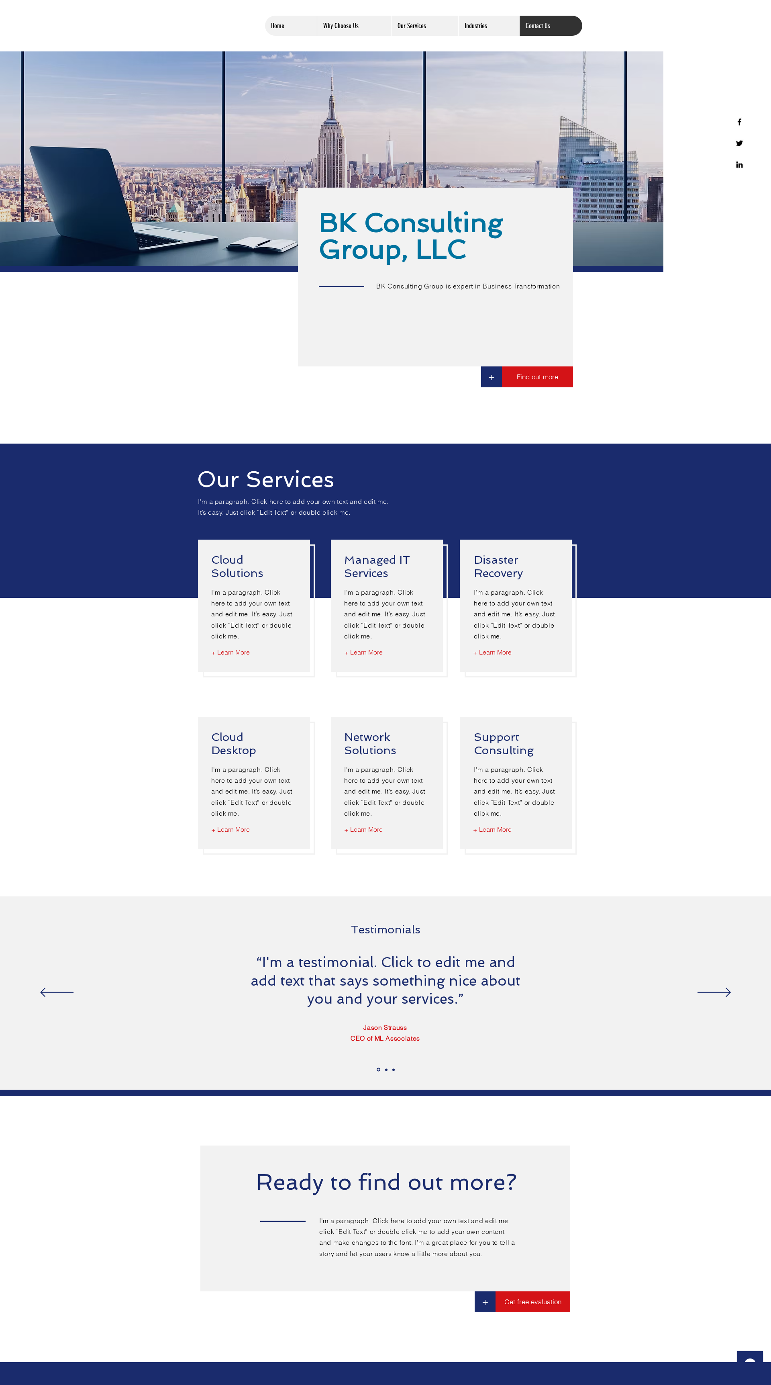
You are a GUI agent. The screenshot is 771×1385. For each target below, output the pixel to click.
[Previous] (56, 993)
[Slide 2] (386, 1069)
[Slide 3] (393, 1069)
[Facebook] (739, 122)
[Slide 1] (378, 1070)
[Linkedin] (739, 164)
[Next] (714, 993)
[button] (485, 1301)
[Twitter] (739, 143)
